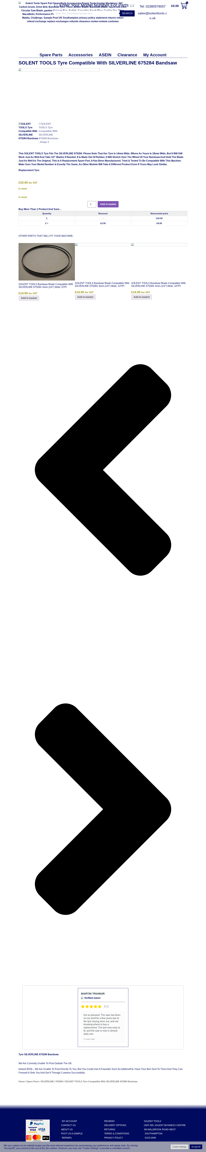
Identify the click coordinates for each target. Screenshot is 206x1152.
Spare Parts (51, 55)
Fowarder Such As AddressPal (117, 1069)
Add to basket (108, 204)
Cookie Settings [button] (179, 1147)
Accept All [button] (196, 1147)
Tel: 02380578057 (153, 6)
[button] (103, 470)
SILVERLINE (47, 1081)
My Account (154, 55)
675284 (59, 1081)
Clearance (127, 55)
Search (127, 13)
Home (22, 1081)
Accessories (80, 55)
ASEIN (105, 55)
